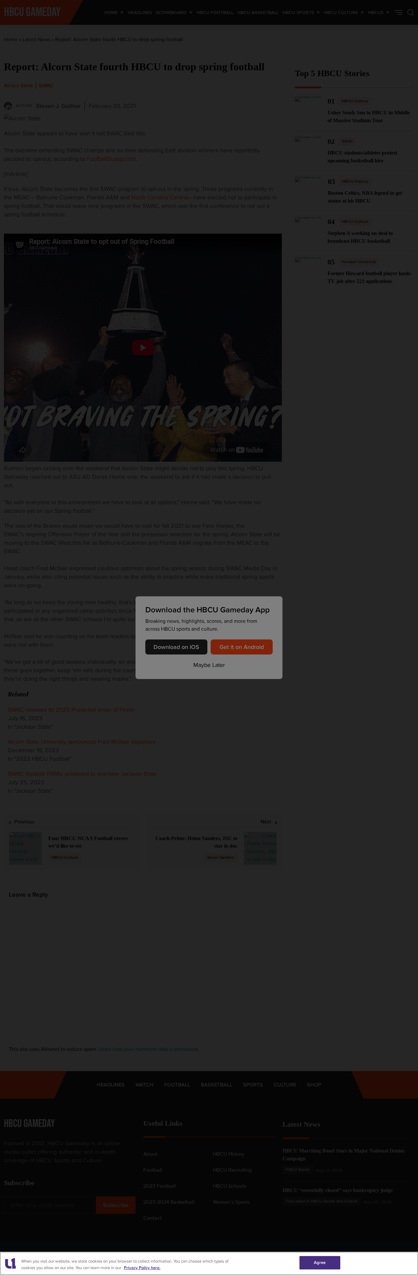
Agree (320, 1262)
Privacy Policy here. (142, 1267)
